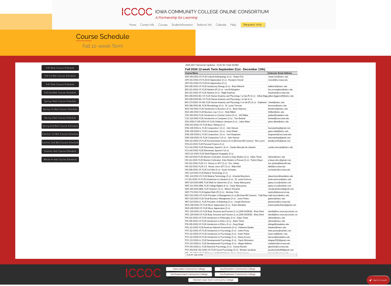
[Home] (137, 11)
